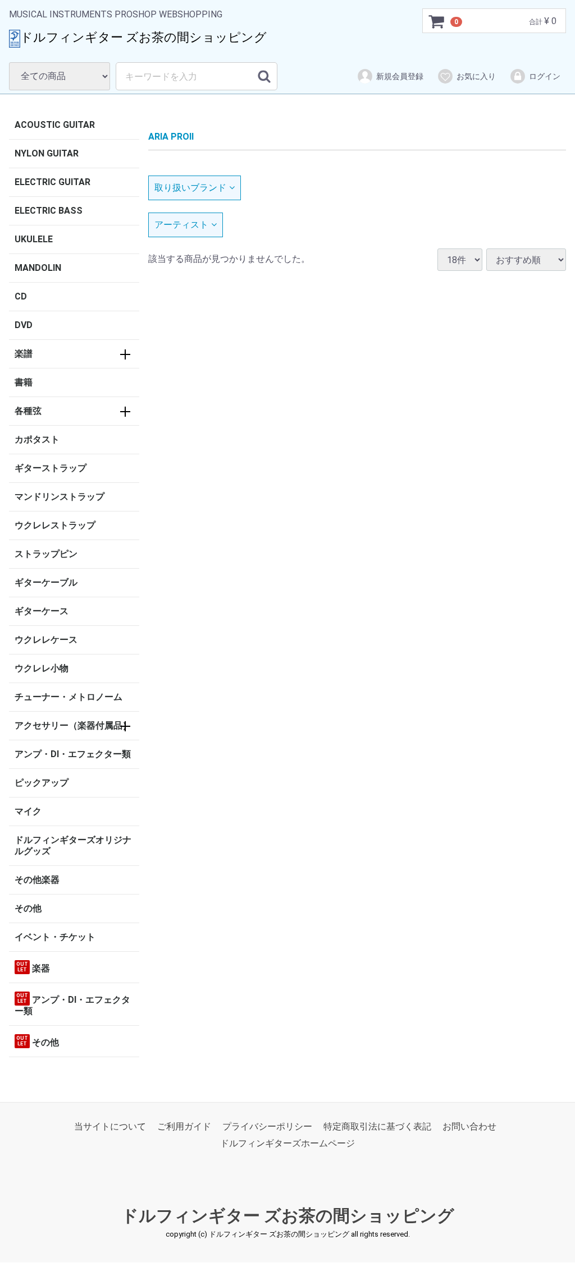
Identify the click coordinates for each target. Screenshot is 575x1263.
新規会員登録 (399, 76)
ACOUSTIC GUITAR (55, 124)
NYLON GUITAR (47, 153)
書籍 (24, 382)
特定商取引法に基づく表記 (377, 1127)
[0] (437, 21)
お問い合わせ (469, 1127)
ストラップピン (46, 553)
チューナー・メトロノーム (68, 697)
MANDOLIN (38, 267)
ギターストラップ (50, 468)
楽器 (33, 967)
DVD (24, 325)
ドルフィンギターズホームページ (287, 1143)
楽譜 (24, 353)
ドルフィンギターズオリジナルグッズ (73, 845)
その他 (28, 908)
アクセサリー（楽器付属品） (73, 725)
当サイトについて (110, 1127)
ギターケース (42, 611)
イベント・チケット (55, 937)
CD (21, 296)
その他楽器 (37, 879)
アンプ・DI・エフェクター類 (73, 754)
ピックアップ (42, 782)
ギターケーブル (46, 582)
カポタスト (37, 439)
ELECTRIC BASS (49, 210)
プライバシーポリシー (267, 1127)
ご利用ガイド (184, 1127)
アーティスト (181, 224)
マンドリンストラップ (59, 496)
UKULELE (34, 239)
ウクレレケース (46, 639)
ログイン (544, 76)
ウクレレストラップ (55, 525)
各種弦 (28, 410)
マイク (28, 811)
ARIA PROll (171, 136)
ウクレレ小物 (42, 668)
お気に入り (476, 76)
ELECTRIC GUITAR (52, 182)
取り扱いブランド (190, 187)
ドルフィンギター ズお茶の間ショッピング (287, 1215)
